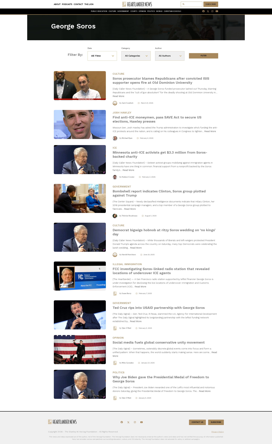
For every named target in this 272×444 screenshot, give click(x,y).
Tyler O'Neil (126, 328)
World (159, 11)
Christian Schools (172, 11)
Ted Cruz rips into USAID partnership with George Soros (159, 308)
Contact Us (197, 422)
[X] (207, 11)
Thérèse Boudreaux (129, 216)
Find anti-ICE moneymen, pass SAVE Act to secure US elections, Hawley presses (157, 119)
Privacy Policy (218, 432)
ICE (115, 147)
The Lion (89, 4)
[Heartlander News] (136, 4)
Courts (133, 11)
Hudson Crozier (128, 177)
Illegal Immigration (127, 264)
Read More (118, 96)
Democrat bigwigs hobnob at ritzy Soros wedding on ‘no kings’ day (164, 232)
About (57, 4)
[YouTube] (215, 11)
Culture (112, 11)
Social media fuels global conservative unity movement (159, 342)
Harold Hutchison (129, 255)
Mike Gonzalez (128, 363)
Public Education (99, 11)
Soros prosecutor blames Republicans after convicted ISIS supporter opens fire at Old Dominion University (161, 81)
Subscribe (211, 4)
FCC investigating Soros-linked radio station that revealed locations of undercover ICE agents (161, 271)
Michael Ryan (127, 138)
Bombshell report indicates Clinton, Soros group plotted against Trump (159, 193)
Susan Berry (126, 293)
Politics (151, 11)
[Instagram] (211, 11)
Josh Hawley (122, 112)
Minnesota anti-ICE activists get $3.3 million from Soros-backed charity (160, 154)
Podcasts (67, 4)
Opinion (142, 11)
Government (123, 11)
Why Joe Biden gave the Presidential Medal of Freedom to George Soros (161, 379)
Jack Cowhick (127, 103)
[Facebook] (202, 11)
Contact (78, 4)
